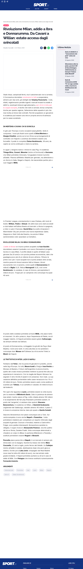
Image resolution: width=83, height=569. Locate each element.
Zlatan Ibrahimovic (18, 474)
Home (4, 21)
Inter (28, 470)
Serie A (7, 474)
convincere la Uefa (29, 97)
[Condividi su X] (45, 48)
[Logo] (41, 4)
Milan (41, 470)
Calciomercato (9, 470)
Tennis (55, 8)
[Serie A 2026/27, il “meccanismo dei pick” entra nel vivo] (61, 56)
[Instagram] (5, 1)
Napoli (49, 470)
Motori (37, 8)
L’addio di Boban (9, 247)
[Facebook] (2, 1)
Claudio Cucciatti (8, 48)
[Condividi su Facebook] (41, 48)
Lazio (34, 470)
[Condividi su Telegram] (52, 48)
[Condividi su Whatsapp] (48, 48)
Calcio (28, 8)
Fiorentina (20, 470)
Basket (46, 8)
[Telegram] (7, 1)
